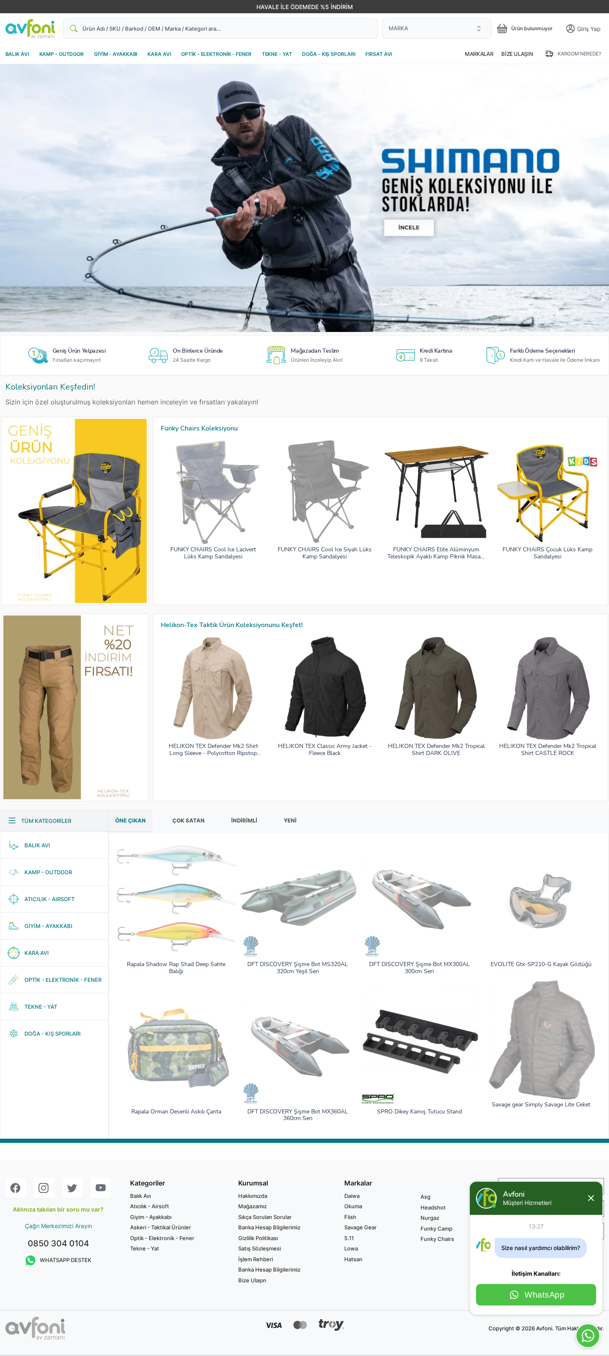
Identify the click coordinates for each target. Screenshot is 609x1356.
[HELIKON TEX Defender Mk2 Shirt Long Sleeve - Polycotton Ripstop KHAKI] (213, 688)
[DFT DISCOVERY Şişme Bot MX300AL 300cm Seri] (419, 899)
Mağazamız (252, 1206)
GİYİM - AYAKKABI (115, 54)
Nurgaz (429, 1217)
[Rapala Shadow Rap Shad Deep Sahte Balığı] (176, 899)
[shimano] (304, 198)
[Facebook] (15, 1188)
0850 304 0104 (58, 1243)
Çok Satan (188, 820)
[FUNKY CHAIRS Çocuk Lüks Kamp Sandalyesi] (547, 491)
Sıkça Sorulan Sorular (265, 1217)
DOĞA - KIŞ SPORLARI (328, 54)
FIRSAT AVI (378, 54)
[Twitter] (72, 1188)
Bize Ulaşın (517, 53)
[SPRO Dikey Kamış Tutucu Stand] (419, 1046)
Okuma (353, 1206)
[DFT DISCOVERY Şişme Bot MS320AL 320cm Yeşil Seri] (298, 899)
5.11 (349, 1238)
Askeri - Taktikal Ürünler (160, 1227)
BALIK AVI (17, 54)
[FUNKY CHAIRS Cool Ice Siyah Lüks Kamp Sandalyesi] (324, 491)
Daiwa (352, 1196)
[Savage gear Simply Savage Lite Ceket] (541, 1039)
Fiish (350, 1217)
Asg (425, 1196)
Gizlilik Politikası (258, 1238)
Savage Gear (360, 1227)
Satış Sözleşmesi (259, 1248)
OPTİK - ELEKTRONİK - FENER (216, 54)
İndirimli (244, 820)
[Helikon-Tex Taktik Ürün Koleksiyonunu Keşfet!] (75, 707)
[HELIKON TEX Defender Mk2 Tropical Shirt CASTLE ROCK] (547, 688)
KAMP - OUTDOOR (61, 54)
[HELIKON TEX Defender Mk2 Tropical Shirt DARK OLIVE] (436, 688)
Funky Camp (436, 1228)
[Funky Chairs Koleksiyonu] (75, 511)
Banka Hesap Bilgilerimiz (269, 1227)
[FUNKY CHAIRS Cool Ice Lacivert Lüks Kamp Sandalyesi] (213, 491)
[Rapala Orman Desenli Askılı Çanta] (176, 1046)
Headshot (433, 1207)
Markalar (479, 53)
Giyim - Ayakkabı (151, 1217)
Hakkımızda (252, 1196)
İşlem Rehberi (255, 1259)
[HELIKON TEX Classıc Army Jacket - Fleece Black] (324, 688)
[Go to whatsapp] (588, 1336)
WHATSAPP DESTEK (66, 1260)
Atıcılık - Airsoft (149, 1206)
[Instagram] (44, 1188)
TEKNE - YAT (277, 54)
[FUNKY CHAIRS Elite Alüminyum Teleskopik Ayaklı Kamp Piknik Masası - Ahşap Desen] (436, 491)
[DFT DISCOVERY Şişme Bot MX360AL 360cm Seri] (298, 1046)
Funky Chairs (437, 1239)
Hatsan (353, 1259)
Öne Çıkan (130, 820)
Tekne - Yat (144, 1248)
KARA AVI (159, 54)
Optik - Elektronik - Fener (162, 1238)
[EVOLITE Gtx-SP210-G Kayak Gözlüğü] (541, 899)
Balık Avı (140, 1196)
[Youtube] (101, 1188)
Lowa (351, 1248)
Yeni (290, 820)
